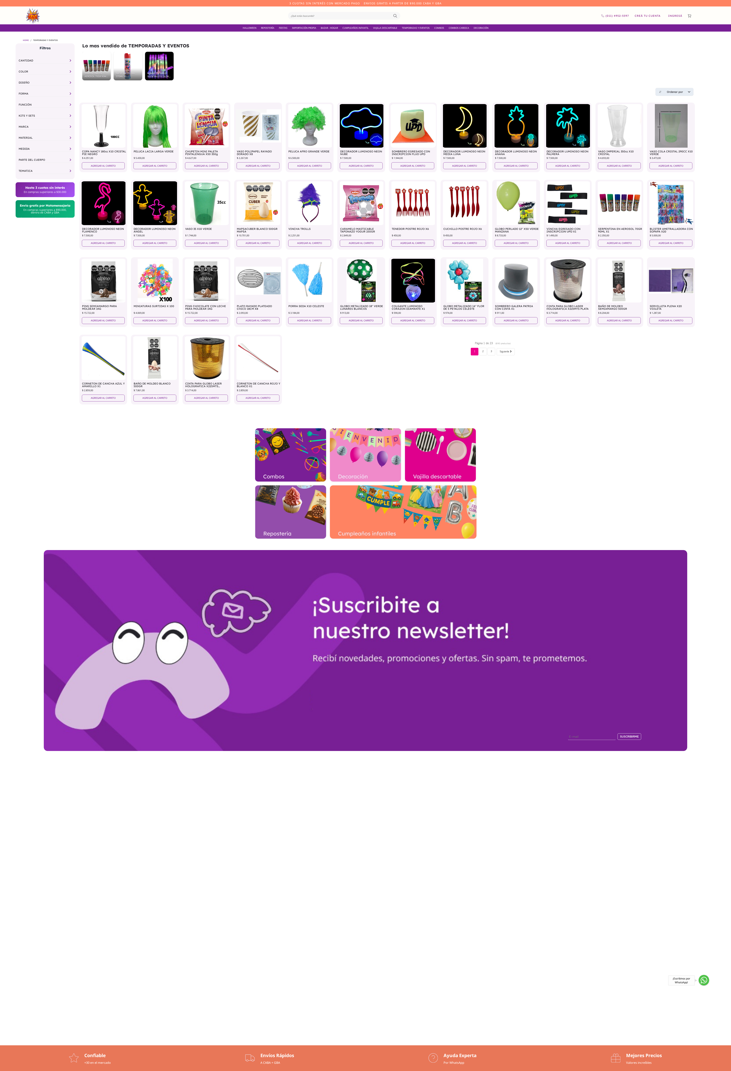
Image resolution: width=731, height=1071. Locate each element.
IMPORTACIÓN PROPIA (304, 27)
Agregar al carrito (103, 165)
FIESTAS (283, 27)
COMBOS (439, 27)
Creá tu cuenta (648, 15)
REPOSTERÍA (267, 27)
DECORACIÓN (481, 27)
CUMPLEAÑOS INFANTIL (355, 27)
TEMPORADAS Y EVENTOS (416, 27)
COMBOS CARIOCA (459, 27)
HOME (26, 40)
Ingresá (675, 15)
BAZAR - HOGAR (329, 27)
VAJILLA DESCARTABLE (385, 27)
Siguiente (505, 352)
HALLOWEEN (249, 27)
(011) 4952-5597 (617, 16)
